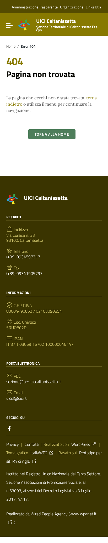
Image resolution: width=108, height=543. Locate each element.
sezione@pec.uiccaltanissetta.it (33, 381)
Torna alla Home (52, 134)
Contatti (32, 444)
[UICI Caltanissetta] (24, 24)
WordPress (80, 444)
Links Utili (93, 7)
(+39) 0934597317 (23, 256)
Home (10, 46)
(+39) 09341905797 (24, 273)
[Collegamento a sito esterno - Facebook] (9, 428)
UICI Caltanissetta (67, 24)
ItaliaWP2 (38, 453)
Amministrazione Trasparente (35, 7)
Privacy (12, 444)
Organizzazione (71, 7)
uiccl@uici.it (16, 398)
